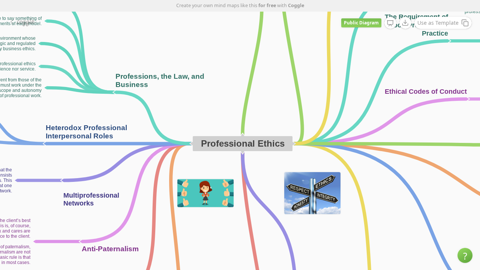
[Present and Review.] (390, 23)
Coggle (296, 5)
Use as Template (438, 22)
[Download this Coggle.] (405, 23)
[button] (465, 255)
